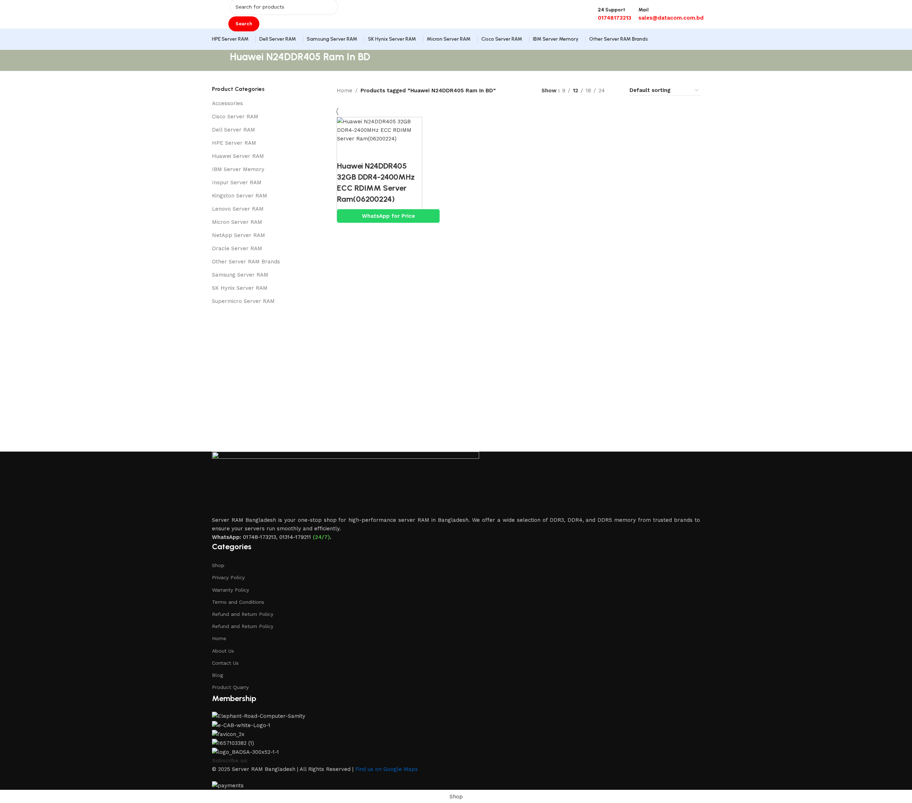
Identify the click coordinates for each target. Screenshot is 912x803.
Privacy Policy (228, 577)
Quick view (365, 152)
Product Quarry (230, 687)
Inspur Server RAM (236, 182)
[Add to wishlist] (385, 152)
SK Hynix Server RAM (240, 288)
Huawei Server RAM (238, 156)
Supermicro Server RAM (243, 301)
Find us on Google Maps (386, 769)
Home (344, 90)
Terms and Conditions (238, 602)
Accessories (227, 103)
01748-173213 (259, 537)
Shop (218, 565)
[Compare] (346, 152)
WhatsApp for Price (388, 216)
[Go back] (221, 60)
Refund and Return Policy (242, 614)
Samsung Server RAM (240, 275)
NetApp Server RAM (238, 235)
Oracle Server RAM (237, 248)
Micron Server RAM (237, 222)
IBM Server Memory (238, 169)
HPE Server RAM (234, 143)
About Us (223, 651)
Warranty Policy (230, 590)
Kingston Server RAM (239, 195)
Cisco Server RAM (235, 116)
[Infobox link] (456, 25)
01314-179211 (295, 537)
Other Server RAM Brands (246, 261)
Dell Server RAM (233, 130)
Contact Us (225, 663)
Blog (217, 675)
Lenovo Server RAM (238, 209)
